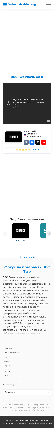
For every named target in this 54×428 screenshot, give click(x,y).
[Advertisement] (27, 39)
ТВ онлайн (7, 348)
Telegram (6, 366)
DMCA (5, 375)
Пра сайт (6, 371)
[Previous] (5, 233)
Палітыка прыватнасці (12, 381)
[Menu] (48, 4)
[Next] (49, 233)
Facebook (6, 358)
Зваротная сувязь (10, 385)
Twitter (6, 362)
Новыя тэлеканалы (11, 352)
